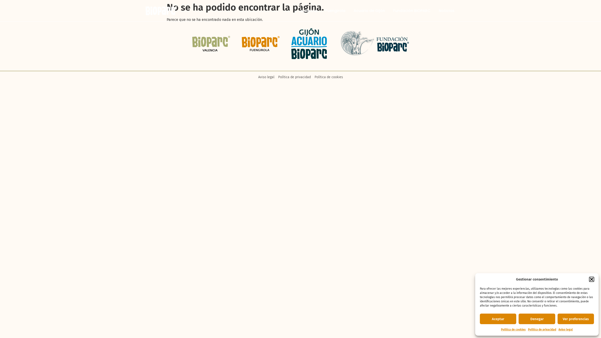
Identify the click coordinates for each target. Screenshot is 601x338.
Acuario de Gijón (369, 10)
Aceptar (498, 319)
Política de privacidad (542, 329)
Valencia (308, 10)
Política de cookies (513, 329)
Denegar (537, 319)
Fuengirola (335, 10)
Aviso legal (566, 329)
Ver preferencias (576, 319)
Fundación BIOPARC (412, 10)
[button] (591, 279)
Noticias (447, 10)
